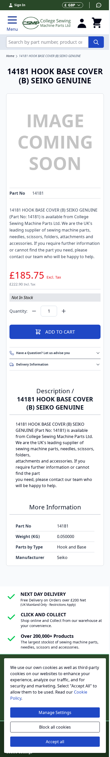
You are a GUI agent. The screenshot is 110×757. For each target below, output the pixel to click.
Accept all (55, 741)
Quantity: (18, 311)
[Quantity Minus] (34, 311)
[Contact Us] (95, 5)
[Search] (96, 42)
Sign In (19, 5)
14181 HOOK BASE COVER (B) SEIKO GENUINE (50, 56)
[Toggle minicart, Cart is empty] (97, 23)
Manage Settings (55, 712)
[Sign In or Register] (82, 23)
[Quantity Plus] (63, 311)
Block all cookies (55, 727)
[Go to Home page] (47, 23)
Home (10, 56)
